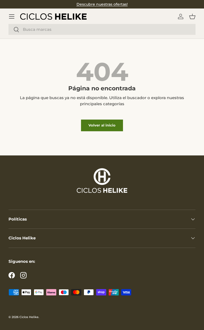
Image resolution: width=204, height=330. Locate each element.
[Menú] (12, 16)
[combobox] (102, 29)
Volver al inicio (102, 125)
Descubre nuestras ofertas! (102, 4)
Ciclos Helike (29, 317)
